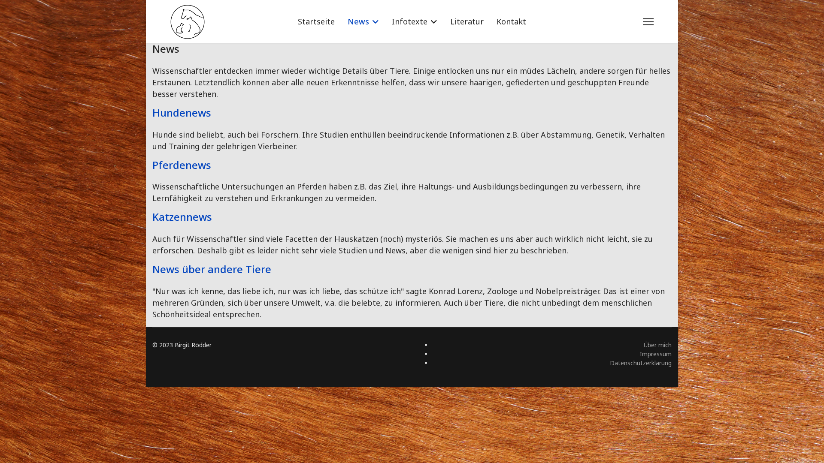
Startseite (316, 21)
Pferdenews (181, 165)
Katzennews (182, 217)
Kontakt (511, 21)
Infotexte (409, 21)
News (358, 21)
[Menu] (648, 21)
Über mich (658, 345)
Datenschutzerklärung (641, 363)
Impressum (656, 354)
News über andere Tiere (211, 269)
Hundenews (181, 112)
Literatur (467, 21)
